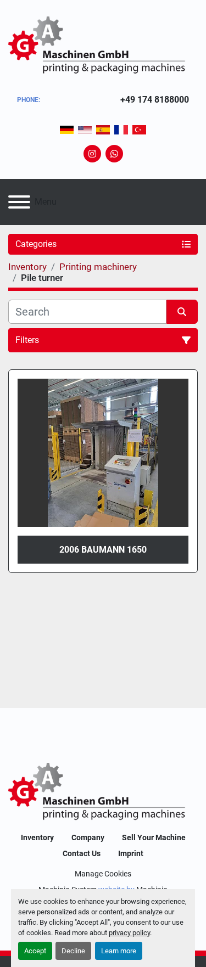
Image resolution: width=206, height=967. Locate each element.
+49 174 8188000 (154, 99)
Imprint (130, 853)
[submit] (182, 312)
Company (87, 837)
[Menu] (19, 202)
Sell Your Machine (154, 837)
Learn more (118, 951)
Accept (35, 951)
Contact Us (82, 853)
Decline (73, 951)
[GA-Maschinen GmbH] (103, 792)
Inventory (37, 837)
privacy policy (129, 933)
